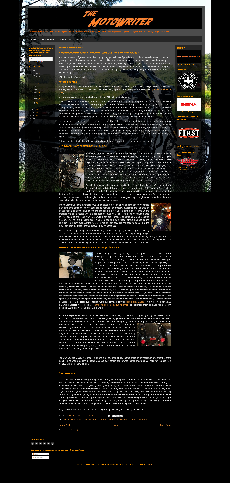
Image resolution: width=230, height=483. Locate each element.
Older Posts (165, 425)
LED (109, 419)
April (35, 89)
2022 (34, 112)
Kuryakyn (104, 419)
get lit (76, 419)
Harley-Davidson (85, 419)
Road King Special (126, 419)
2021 (34, 115)
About (79, 39)
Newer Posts (65, 425)
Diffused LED (68, 419)
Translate (45, 62)
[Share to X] (117, 416)
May (35, 86)
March (36, 92)
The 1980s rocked (140, 419)
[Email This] (113, 416)
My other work (48, 39)
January (36, 99)
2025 (34, 103)
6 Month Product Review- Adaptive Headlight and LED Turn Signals (98, 52)
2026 (34, 70)
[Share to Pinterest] (122, 416)
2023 (34, 109)
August (36, 73)
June (35, 83)
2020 (34, 118)
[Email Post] (108, 416)
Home (33, 39)
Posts (36, 454)
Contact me (65, 39)
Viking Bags (37, 76)
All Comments (38, 458)
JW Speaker (96, 419)
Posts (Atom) (73, 430)
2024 (34, 106)
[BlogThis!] (115, 416)
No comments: (100, 416)
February (37, 95)
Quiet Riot (115, 419)
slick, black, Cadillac (135, 302)
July (35, 80)
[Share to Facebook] (120, 416)
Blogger (150, 464)
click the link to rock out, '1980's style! (109, 305)
